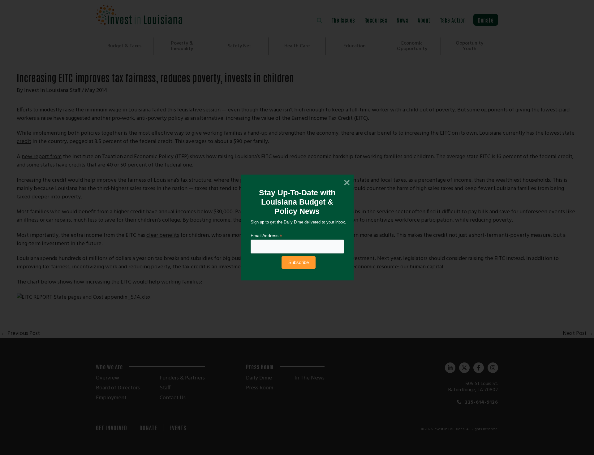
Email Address (266, 236)
